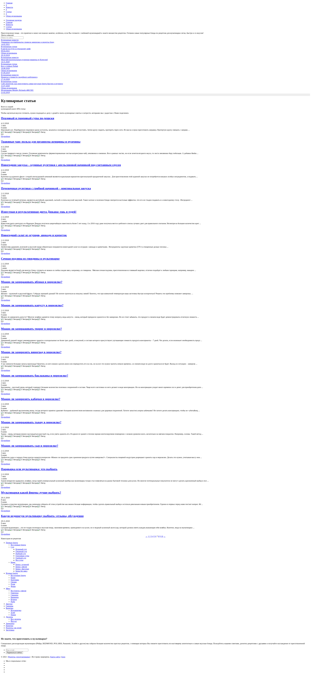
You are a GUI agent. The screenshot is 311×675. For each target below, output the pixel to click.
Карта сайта (55, 657)
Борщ (13, 562)
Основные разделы (14, 20)
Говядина (14, 593)
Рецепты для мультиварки (19, 657)
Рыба (13, 602)
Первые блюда (12, 543)
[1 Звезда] (5, 132)
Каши (13, 578)
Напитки (9, 626)
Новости (9, 7)
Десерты (9, 617)
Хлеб (13, 613)
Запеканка (10, 623)
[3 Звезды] (23, 132)
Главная (9, 3)
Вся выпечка (16, 610)
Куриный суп (21, 549)
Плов (13, 584)
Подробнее (5, 136)
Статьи (9, 12)
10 (162, 536)
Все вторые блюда (18, 575)
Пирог (13, 615)
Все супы (19, 560)
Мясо (8, 589)
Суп (12, 547)
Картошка (15, 580)
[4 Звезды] (32, 132)
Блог (63, 657)
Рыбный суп (21, 554)
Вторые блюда (12, 573)
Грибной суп (21, 558)
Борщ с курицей (22, 564)
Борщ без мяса (21, 571)
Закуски (9, 604)
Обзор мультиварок (14, 16)
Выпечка (9, 608)
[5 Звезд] (41, 132)
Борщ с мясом (21, 567)
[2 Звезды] (14, 132)
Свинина (14, 595)
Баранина (15, 597)
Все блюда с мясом (18, 591)
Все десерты (16, 619)
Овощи (14, 582)
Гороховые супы (22, 556)
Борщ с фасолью (22, 569)
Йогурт (14, 621)
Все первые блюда (18, 545)
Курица (14, 599)
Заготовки (10, 630)
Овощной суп (21, 551)
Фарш (13, 586)
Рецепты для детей (13, 628)
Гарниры (9, 606)
